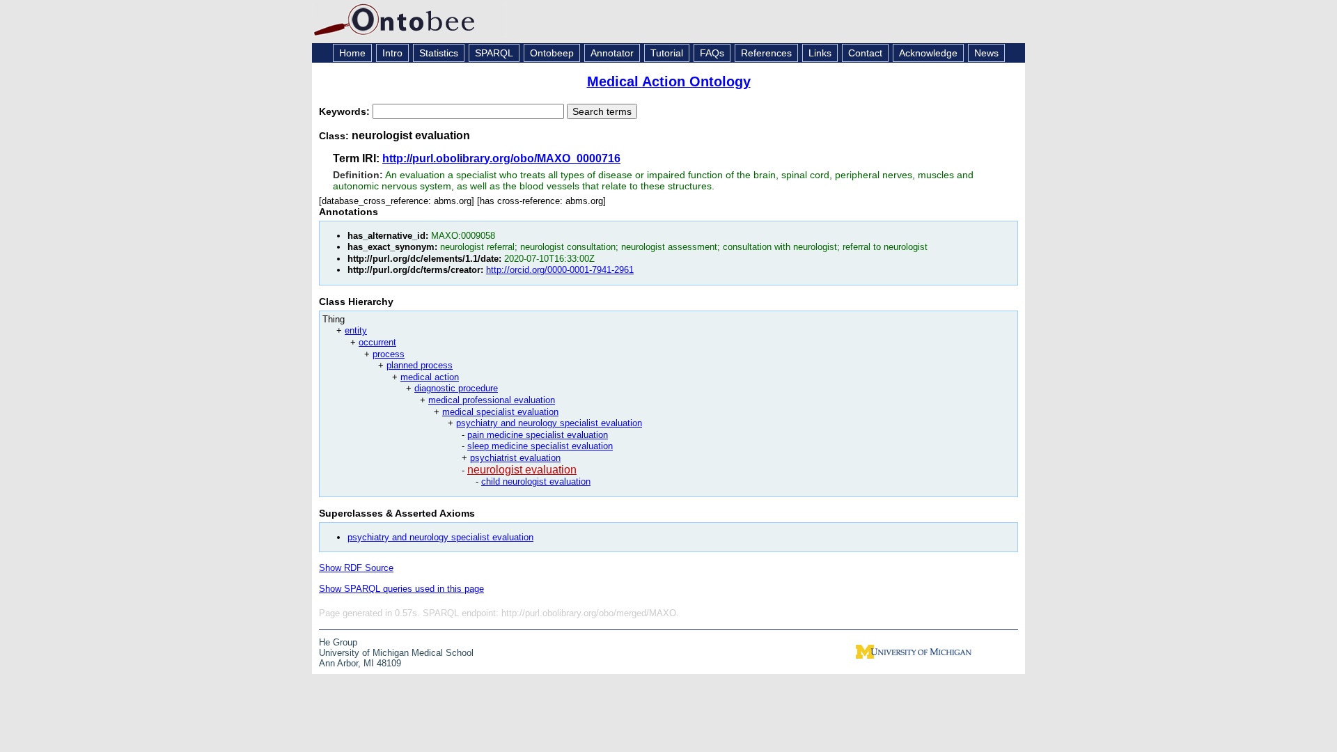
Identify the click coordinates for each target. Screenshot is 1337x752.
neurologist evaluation (522, 470)
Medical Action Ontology (669, 81)
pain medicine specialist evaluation (537, 435)
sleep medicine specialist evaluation (540, 446)
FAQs (712, 52)
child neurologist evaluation (536, 481)
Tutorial (666, 52)
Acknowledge (928, 52)
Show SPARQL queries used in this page (401, 588)
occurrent (377, 342)
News (986, 52)
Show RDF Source (356, 568)
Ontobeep (552, 52)
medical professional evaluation (491, 400)
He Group (338, 642)
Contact (865, 52)
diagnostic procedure (456, 388)
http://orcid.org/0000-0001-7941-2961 (560, 270)
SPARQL (494, 52)
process (389, 354)
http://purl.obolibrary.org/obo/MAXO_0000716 (501, 158)
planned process (419, 365)
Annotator (612, 52)
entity (356, 330)
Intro (392, 52)
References (766, 52)
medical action (429, 377)
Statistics (438, 52)
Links (819, 52)
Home (352, 52)
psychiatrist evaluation (515, 458)
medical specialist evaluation (500, 412)
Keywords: (346, 111)
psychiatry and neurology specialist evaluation (549, 423)
